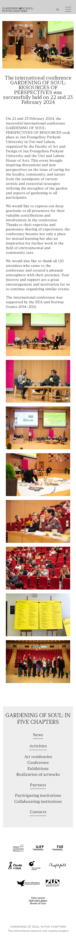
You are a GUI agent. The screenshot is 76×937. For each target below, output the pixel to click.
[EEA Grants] (18, 848)
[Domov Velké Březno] (28, 883)
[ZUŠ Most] (52, 883)
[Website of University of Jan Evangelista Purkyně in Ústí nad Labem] (38, 848)
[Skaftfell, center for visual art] (57, 865)
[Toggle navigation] (68, 10)
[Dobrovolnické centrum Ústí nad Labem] (35, 865)
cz (57, 9)
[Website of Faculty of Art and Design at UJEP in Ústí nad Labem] (57, 848)
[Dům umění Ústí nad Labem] (38, 900)
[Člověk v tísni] (15, 865)
